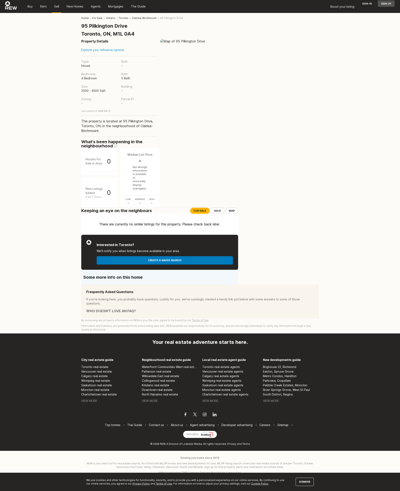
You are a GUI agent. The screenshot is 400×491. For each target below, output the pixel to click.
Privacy (231, 443)
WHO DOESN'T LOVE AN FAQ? (111, 311)
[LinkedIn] (214, 415)
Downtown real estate (157, 390)
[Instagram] (205, 415)
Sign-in (367, 3)
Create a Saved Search (164, 260)
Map (232, 210)
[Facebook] (185, 415)
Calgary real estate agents (220, 376)
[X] (195, 415)
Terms (246, 443)
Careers (264, 425)
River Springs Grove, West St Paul (286, 390)
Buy (30, 6)
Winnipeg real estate (95, 380)
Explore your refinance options (102, 50)
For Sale (200, 210)
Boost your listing (342, 6)
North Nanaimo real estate (160, 394)
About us (177, 425)
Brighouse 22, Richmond (279, 367)
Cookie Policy (259, 483)
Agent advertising (202, 425)
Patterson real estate (156, 371)
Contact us (156, 425)
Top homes (112, 425)
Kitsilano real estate (155, 385)
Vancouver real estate (96, 371)
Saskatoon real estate (96, 385)
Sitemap (283, 425)
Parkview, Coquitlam (277, 380)
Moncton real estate (95, 390)
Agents (96, 6)
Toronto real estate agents (221, 367)
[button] (115, 145)
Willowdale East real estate (160, 376)
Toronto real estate (94, 367)
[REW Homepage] (11, 6)
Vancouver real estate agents (222, 371)
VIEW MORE (89, 401)
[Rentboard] (207, 434)
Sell (56, 6)
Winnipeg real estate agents (221, 380)
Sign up (386, 3)
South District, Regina (278, 394)
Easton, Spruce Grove (278, 371)
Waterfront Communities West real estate (170, 367)
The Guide (138, 6)
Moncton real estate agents (221, 390)
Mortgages (115, 6)
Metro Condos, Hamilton (279, 376)
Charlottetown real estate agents (225, 394)
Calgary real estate (94, 376)
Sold (217, 210)
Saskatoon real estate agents (222, 385)
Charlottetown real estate (99, 394)
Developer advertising (236, 425)
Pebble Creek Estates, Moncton (285, 385)
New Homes (75, 6)
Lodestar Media (192, 443)
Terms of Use (200, 320)
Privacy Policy (141, 483)
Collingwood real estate (158, 380)
